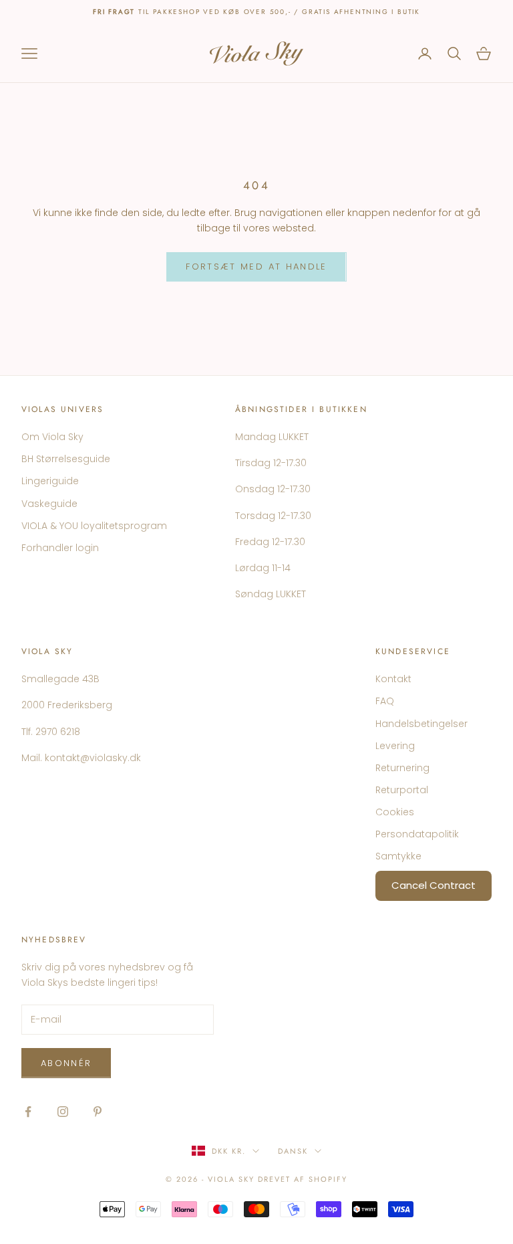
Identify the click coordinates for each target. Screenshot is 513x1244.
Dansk (293, 1151)
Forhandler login (60, 547)
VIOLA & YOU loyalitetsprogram (94, 525)
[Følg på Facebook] (28, 1111)
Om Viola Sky (52, 436)
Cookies (394, 812)
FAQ (384, 701)
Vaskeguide (49, 503)
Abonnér (66, 1063)
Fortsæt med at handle (256, 266)
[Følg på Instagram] (62, 1111)
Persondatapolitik (417, 834)
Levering (395, 745)
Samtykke (398, 856)
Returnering (402, 767)
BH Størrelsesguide (65, 458)
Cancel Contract (433, 885)
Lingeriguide (50, 481)
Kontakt (393, 679)
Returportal (401, 790)
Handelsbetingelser (421, 723)
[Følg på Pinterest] (97, 1111)
